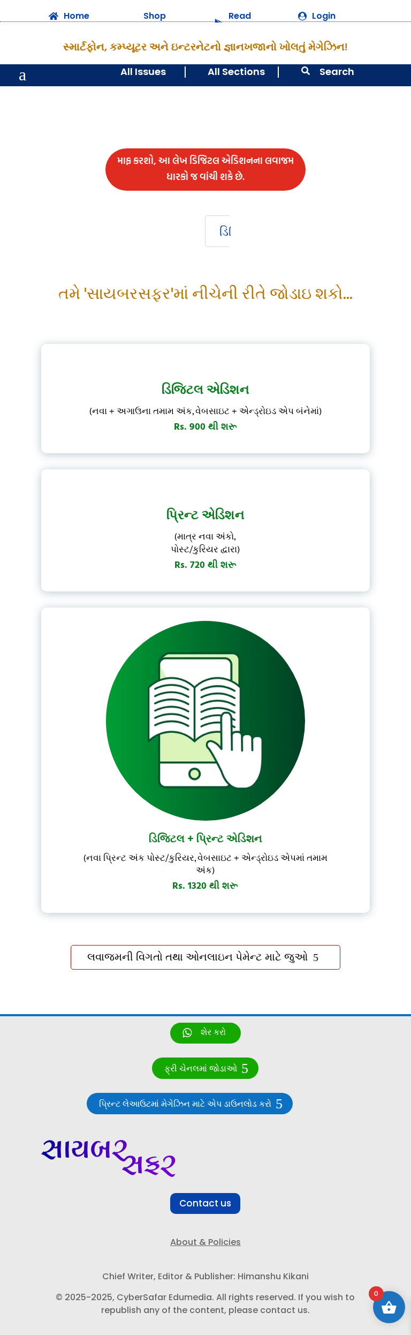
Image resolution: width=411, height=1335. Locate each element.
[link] (205, 1033)
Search (336, 71)
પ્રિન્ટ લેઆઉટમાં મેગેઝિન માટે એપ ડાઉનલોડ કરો (185, 1104)
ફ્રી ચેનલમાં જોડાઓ (200, 1069)
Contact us (205, 1203)
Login (324, 16)
